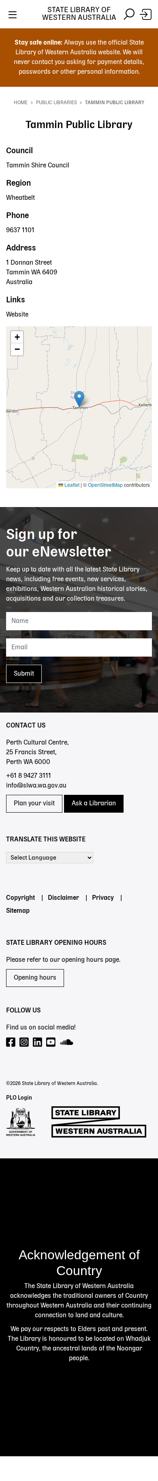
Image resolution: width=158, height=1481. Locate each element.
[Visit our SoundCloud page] (67, 1043)
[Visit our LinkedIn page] (38, 1043)
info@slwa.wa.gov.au (36, 786)
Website (17, 315)
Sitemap (18, 911)
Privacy (103, 898)
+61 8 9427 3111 (28, 776)
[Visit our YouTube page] (51, 1043)
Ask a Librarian (94, 804)
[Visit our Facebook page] (11, 1043)
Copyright (20, 898)
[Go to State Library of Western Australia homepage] (98, 1122)
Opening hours (35, 978)
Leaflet (71, 484)
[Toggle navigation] (12, 14)
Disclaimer (63, 898)
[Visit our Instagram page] (24, 1043)
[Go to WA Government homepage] (20, 1122)
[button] (79, 399)
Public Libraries (56, 103)
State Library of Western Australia (79, 14)
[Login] (146, 14)
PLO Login (19, 1098)
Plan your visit (34, 804)
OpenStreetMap (105, 484)
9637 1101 (20, 230)
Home (21, 103)
